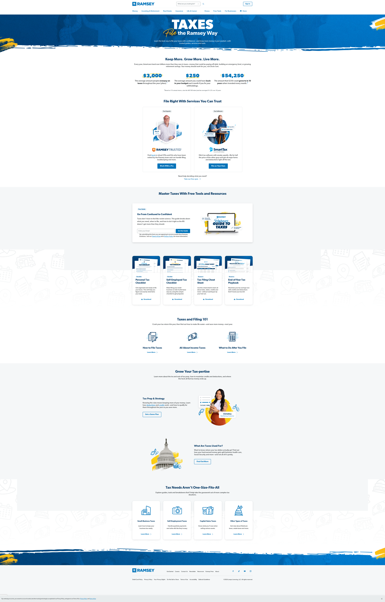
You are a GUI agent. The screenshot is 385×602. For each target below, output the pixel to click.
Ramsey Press (210, 571)
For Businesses (230, 11)
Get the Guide (183, 231)
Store (244, 11)
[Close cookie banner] (381, 598)
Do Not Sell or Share (173, 579)
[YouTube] (245, 571)
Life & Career (192, 11)
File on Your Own (218, 166)
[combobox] (190, 4)
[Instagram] (250, 571)
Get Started (170, 571)
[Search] (203, 4)
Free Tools (217, 11)
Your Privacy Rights (159, 579)
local (153, 155)
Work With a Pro (167, 166)
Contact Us (184, 571)
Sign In (247, 4)
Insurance (179, 11)
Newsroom (200, 571)
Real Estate (167, 11)
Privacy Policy (168, 236)
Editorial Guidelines (204, 579)
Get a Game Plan (152, 414)
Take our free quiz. (191, 179)
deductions (150, 405)
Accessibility (193, 579)
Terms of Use (156, 236)
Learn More (151, 352)
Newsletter (192, 571)
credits (161, 405)
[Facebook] (233, 571)
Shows (207, 11)
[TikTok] (239, 571)
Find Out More (202, 462)
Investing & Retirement (150, 11)
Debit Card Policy (137, 579)
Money (135, 11)
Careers (177, 571)
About (217, 571)
